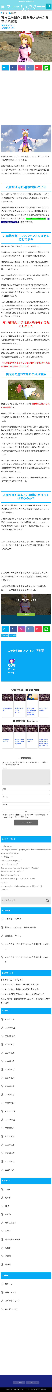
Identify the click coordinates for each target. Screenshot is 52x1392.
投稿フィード (10, 1292)
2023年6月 (9, 1153)
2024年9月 (9, 1045)
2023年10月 (10, 1120)
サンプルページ (32, 1382)
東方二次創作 (10, 1223)
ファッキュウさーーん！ (26, 7)
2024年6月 (9, 1053)
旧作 (7, 1206)
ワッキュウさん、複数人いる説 (14, 985)
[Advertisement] (26, 98)
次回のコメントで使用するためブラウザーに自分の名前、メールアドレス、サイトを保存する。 (25, 816)
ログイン (9, 1284)
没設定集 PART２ (6, 740)
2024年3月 (9, 1078)
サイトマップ (18, 1382)
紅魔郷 (8, 1248)
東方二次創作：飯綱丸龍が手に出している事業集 (31, 711)
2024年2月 (9, 1086)
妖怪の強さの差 (7, 709)
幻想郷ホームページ (11, 669)
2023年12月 (10, 1103)
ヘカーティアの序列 (43, 709)
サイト (4, 805)
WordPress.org (11, 1309)
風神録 (8, 1265)
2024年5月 (9, 1061)
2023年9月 (9, 1128)
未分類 (13, 635)
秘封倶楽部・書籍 (12, 1240)
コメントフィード (12, 1301)
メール (4, 797)
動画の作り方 (6, 980)
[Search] (47, 900)
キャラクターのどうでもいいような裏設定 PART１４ (43, 742)
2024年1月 (9, 1095)
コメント (6, 768)
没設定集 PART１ (30, 740)
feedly (26, 614)
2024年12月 (10, 1028)
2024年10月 (10, 1036)
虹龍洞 (8, 1256)
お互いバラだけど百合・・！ (19, 710)
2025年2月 (9, 1019)
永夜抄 (8, 1231)
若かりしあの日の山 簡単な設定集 (19, 741)
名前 (4, 789)
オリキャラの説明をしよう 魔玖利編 (17, 994)
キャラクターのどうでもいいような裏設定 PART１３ (27, 959)
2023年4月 (9, 1170)
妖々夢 (5, 635)
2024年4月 (9, 1070)
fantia (7, 1189)
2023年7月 (9, 1145)
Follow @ (26, 606)
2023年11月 (10, 1111)
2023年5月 (9, 1162)
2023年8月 (9, 1136)
